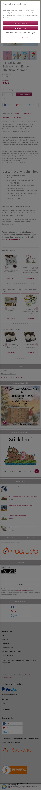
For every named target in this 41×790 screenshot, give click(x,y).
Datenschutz (26, 38)
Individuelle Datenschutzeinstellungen (20, 33)
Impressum (14, 38)
